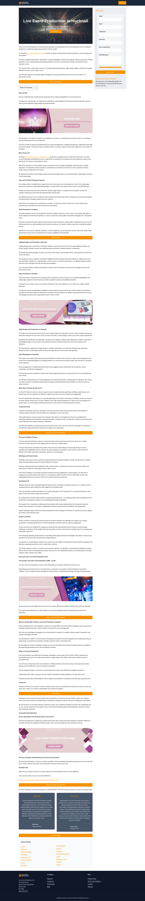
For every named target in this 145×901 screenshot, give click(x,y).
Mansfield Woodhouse (63, 854)
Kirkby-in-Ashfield (35, 780)
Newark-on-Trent (61, 859)
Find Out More (56, 237)
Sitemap (90, 886)
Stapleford (59, 851)
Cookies (90, 884)
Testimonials (51, 884)
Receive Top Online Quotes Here (55, 617)
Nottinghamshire (54, 780)
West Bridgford (60, 846)
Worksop (59, 862)
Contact (122, 3)
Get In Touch (55, 693)
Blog (48, 886)
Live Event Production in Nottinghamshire (37, 157)
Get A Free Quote (56, 835)
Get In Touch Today (55, 81)
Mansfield (24, 865)
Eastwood (26, 780)
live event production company (36, 53)
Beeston (58, 848)
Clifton (58, 856)
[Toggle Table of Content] (35, 87)
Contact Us (50, 881)
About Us (50, 878)
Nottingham (44, 780)
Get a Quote (54, 31)
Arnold (21, 780)
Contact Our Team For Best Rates (55, 432)
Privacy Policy (92, 878)
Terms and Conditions (94, 881)
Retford (58, 864)
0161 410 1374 (23, 891)
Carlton (23, 862)
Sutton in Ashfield (26, 860)
